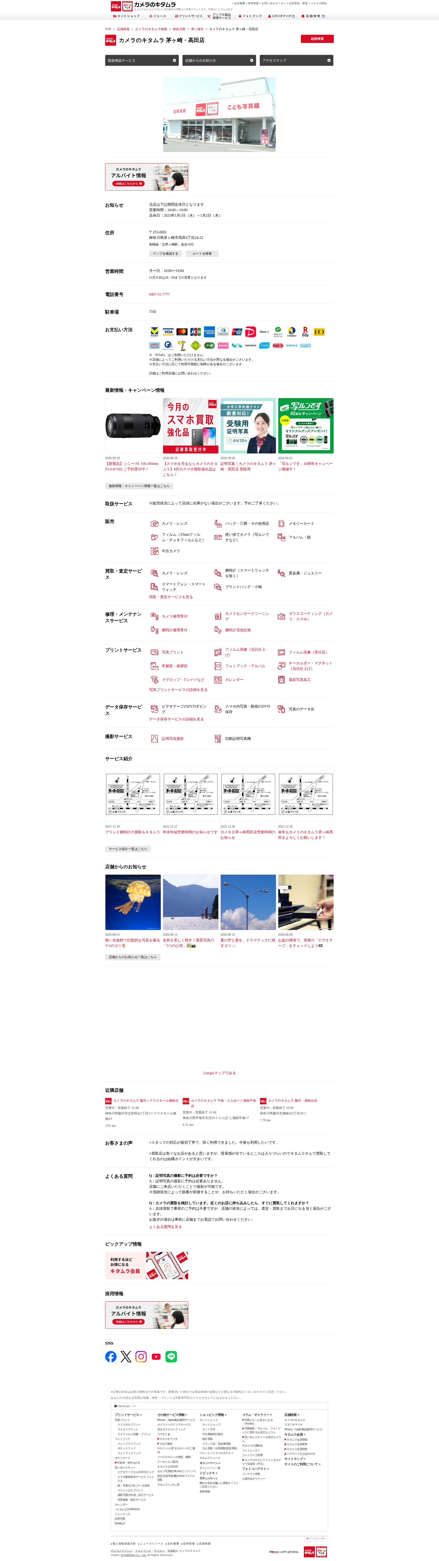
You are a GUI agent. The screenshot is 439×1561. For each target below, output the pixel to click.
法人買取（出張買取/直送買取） (220, 1448)
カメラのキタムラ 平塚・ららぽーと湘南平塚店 (223, 1103)
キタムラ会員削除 (297, 1449)
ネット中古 (208, 1429)
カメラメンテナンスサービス (174, 1424)
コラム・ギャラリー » (257, 1415)
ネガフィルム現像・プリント (134, 1434)
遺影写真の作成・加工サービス (136, 1495)
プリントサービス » (128, 1415)
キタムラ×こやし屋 (168, 1484)
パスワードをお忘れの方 (301, 1453)
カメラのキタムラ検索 (151, 29)
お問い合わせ (270, 3)
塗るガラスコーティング (171, 1429)
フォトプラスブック (129, 1443)
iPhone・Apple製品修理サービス (176, 1420)
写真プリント (122, 1420)
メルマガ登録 (319, 3)
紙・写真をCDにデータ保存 (134, 1485)
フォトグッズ (122, 1514)
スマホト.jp (163, 1434)
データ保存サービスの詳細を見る (176, 719)
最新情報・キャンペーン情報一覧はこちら (139, 486)
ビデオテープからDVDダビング (136, 1472)
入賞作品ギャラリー (253, 1478)
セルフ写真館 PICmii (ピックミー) (176, 1471)
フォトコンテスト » (255, 1468)
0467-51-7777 (159, 294)
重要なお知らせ (209, 1478)
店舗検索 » (291, 1415)
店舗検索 (123, 29)
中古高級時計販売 (212, 1434)
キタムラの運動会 (252, 1445)
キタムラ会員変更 (297, 1444)
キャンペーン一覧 (210, 1468)
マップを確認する (165, 253)
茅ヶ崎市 (197, 29)
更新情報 (205, 1491)
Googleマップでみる (219, 1073)
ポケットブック (127, 1448)
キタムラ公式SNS (167, 1466)
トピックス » (208, 1473)
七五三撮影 (166, 1443)
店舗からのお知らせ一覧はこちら (133, 957)
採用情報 (253, 3)
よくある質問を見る (165, 1227)
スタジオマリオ (169, 1439)
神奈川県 (179, 29)
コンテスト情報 (251, 1474)
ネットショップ (209, 1420)
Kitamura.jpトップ (127, 1406)
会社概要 (239, 3)
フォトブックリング (129, 1453)
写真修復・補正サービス (132, 1499)
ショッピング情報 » (213, 1415)
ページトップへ (317, 1538)
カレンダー (121, 1504)
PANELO (120, 1523)
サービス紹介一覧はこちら (128, 849)
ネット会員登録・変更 (294, 3)
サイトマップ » (294, 1459)
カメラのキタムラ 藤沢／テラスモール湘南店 (145, 1100)
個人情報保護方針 (124, 1543)
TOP (108, 29)
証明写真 (120, 1518)
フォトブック (122, 1439)
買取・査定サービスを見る (171, 597)
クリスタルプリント (129, 1424)
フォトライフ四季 (252, 1455)
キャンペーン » (210, 1463)
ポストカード (122, 1458)
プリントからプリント (130, 1490)
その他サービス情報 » (172, 1415)
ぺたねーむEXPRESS (127, 1509)
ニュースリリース (151, 1543)
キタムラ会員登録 (297, 1439)
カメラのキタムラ (294, 1420)
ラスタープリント (128, 1429)
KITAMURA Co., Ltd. (134, 1555)
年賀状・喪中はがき (128, 1462)
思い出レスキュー (125, 1467)
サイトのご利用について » (302, 1464)
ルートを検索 (202, 253)
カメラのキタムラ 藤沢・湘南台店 (292, 1100)
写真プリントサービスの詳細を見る (178, 690)
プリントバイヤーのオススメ (216, 1453)
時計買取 (207, 1439)
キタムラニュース (210, 1458)
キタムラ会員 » (294, 1434)
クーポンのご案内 (167, 1461)
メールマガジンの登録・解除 (174, 1457)
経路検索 (317, 38)
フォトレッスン (251, 1450)
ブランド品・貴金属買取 (216, 1443)
